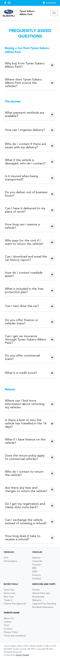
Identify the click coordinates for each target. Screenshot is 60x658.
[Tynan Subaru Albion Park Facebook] (6, 2)
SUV (6, 558)
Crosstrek (37, 561)
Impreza (36, 558)
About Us (9, 618)
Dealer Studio (22, 655)
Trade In (8, 600)
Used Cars (9, 590)
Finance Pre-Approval (15, 604)
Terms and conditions (15, 636)
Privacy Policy (11, 632)
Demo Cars (9, 593)
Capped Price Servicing (44, 604)
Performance (10, 561)
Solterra (36, 575)
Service (36, 590)
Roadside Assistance (42, 607)
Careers (8, 622)
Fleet (6, 625)
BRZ (34, 568)
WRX (34, 572)
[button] (54, 13)
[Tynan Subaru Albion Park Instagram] (10, 2)
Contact (8, 629)
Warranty (36, 600)
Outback (36, 579)
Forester (36, 565)
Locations (51, 3)
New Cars (9, 597)
